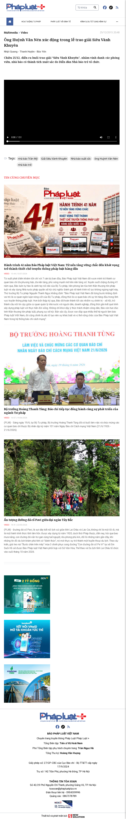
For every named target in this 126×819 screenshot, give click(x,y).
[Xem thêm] (117, 21)
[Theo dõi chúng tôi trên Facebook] (104, 7)
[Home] (9, 21)
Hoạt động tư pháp (31, 21)
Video (24, 32)
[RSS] (68, 726)
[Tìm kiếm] (95, 7)
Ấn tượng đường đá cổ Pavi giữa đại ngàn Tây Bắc (38, 520)
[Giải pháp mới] (76, 816)
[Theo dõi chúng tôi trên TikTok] (110, 7)
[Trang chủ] (63, 717)
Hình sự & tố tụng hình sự (93, 21)
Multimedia (11, 32)
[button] (117, 7)
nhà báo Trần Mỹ (27, 158)
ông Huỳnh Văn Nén (106, 158)
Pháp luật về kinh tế (61, 21)
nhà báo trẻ (25, 164)
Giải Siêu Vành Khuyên (54, 158)
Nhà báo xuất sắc (81, 158)
